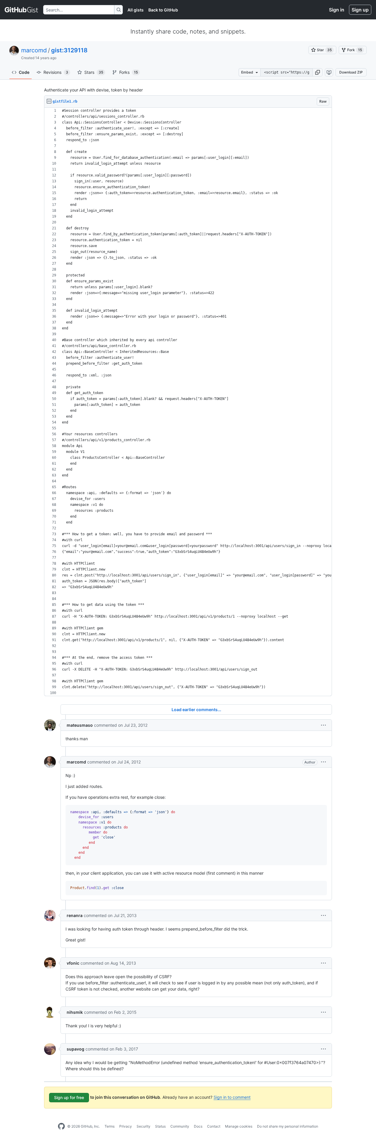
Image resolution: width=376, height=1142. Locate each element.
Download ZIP (351, 72)
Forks (128, 72)
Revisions (55, 72)
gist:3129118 (69, 50)
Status (160, 1126)
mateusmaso (80, 725)
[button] (318, 72)
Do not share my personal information (287, 1126)
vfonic (73, 963)
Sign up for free (69, 1097)
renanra (75, 915)
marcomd (34, 50)
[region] (188, 402)
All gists (135, 9)
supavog (75, 1048)
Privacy (125, 1126)
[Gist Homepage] (21, 9)
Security (143, 1126)
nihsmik (75, 1012)
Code (24, 72)
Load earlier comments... (196, 709)
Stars (93, 72)
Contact (213, 1126)
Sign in (336, 10)
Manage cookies (238, 1126)
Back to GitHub (163, 9)
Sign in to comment (232, 1097)
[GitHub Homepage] (61, 1126)
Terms (110, 1126)
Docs (198, 1126)
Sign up (360, 10)
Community (179, 1126)
